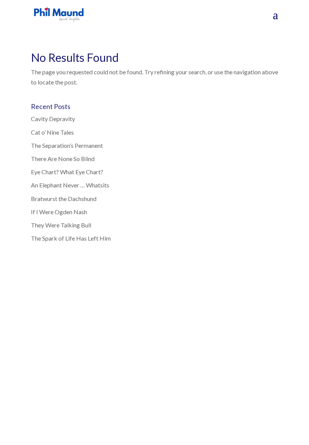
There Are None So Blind (63, 158)
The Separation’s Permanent (67, 145)
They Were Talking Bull (61, 225)
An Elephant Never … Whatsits (70, 185)
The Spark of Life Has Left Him (71, 238)
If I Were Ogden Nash (59, 211)
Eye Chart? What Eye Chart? (67, 171)
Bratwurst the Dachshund (63, 198)
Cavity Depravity (53, 118)
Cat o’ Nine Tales (52, 132)
